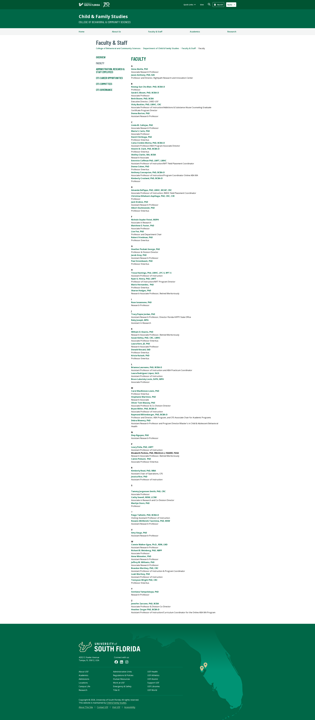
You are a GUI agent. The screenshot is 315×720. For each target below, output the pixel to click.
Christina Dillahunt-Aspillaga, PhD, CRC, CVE (152, 196)
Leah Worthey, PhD (140, 574)
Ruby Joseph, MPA (140, 320)
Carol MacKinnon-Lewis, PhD (145, 391)
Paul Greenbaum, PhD (142, 261)
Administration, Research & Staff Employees (110, 70)
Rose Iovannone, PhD (141, 302)
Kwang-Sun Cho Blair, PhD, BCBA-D (148, 86)
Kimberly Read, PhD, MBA (143, 470)
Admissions (84, 679)
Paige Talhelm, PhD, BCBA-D (145, 515)
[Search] (209, 4)
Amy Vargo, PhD (139, 532)
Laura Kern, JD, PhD (140, 343)
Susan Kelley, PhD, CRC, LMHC (145, 337)
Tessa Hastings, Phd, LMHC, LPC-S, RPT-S (151, 272)
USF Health (152, 671)
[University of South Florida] (109, 646)
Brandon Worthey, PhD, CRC (144, 568)
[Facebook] (116, 662)
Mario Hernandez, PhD (142, 284)
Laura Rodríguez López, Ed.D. (145, 373)
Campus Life (84, 686)
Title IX (116, 690)
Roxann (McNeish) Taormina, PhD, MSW (150, 521)
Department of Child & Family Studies (161, 48)
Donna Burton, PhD (140, 113)
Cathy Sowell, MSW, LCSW (144, 497)
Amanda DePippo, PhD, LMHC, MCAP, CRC (151, 190)
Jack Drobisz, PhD (139, 202)
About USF (83, 671)
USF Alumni (152, 679)
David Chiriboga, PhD (141, 137)
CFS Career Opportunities (109, 77)
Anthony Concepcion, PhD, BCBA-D (148, 172)
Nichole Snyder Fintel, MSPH (145, 219)
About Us (116, 31)
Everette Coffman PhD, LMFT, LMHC (148, 160)
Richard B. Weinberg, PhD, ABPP (146, 550)
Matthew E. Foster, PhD (142, 225)
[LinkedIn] (121, 662)
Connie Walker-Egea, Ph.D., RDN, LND (149, 544)
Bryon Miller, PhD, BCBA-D (143, 408)
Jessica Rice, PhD (139, 476)
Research (231, 31)
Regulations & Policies (123, 675)
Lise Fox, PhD (137, 231)
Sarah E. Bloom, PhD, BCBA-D (145, 92)
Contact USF (102, 707)
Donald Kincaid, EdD (140, 349)
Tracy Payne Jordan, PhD (143, 314)
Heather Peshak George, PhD (145, 249)
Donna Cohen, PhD (140, 166)
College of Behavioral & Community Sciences (105, 22)
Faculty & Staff (155, 31)
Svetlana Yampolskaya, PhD (145, 591)
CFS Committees (104, 83)
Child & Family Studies (103, 16)
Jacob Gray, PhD (139, 255)
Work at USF (119, 682)
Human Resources (121, 679)
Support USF (153, 682)
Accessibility (129, 707)
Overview (101, 57)
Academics (195, 31)
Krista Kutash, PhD (140, 355)
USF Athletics (153, 675)
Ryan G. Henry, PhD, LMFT (143, 278)
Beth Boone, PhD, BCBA (142, 98)
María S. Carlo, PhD (140, 131)
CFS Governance (104, 89)
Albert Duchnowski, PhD (143, 207)
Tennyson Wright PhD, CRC (144, 580)
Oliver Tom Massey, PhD (143, 402)
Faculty (100, 63)
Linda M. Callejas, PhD (142, 125)
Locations (83, 682)
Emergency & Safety (122, 686)
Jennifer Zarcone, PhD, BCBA (145, 603)
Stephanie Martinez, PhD (143, 397)
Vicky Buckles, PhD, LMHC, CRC (146, 104)
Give (202, 4)
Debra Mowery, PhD (140, 420)
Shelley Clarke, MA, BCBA (143, 154)
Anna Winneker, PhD (141, 556)
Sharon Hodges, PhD (141, 290)
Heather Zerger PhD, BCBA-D (145, 609)
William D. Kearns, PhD (142, 332)
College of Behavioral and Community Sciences (118, 48)
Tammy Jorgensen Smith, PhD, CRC (148, 491)
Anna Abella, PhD (139, 69)
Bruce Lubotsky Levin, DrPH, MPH (147, 379)
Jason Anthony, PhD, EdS (143, 75)
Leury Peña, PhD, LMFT (142, 447)
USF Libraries (153, 686)
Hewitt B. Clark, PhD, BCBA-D (145, 148)
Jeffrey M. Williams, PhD (142, 562)
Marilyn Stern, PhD (140, 503)
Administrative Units (122, 671)
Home (81, 31)
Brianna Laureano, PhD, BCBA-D (146, 367)
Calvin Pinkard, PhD (141, 459)
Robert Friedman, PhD (142, 237)
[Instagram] (127, 662)
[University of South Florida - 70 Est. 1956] (94, 4)
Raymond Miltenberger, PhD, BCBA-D (149, 414)
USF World (152, 690)
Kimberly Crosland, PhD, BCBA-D (147, 178)
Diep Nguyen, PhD (140, 435)
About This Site (86, 707)
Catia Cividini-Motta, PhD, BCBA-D (148, 143)
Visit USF (116, 707)
